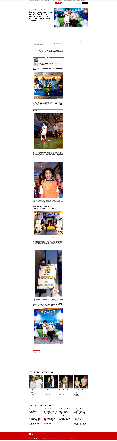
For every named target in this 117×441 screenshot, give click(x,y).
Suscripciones (44, 433)
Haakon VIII (51, 0)
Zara (56, 0)
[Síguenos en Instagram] (29, 438)
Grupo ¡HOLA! (51, 434)
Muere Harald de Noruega (36, 0)
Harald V (54, 0)
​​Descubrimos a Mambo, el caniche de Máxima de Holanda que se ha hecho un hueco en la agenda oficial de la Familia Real (50, 420)
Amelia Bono (59, 0)
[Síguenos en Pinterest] (38, 438)
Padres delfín (74, 0)
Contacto (50, 433)
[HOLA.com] (58, 3)
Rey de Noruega (47, 0)
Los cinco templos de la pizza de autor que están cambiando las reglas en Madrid (35, 410)
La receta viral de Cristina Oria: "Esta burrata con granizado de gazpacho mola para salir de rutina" (65, 420)
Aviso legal (43, 438)
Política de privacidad (62, 438)
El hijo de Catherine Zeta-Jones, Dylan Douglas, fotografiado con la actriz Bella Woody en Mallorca (66, 391)
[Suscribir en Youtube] (36, 438)
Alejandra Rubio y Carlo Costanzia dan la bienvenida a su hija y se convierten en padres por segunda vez (35, 391)
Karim (46, 153)
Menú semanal (78, 0)
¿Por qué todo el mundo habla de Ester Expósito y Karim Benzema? (46, 208)
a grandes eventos (58, 242)
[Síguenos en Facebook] (31, 438)
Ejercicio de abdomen (69, 0)
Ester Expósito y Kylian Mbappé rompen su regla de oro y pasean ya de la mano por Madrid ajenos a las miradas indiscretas (81, 392)
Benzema (51, 200)
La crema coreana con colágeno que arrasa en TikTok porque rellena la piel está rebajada (50, 64)
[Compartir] (62, 43)
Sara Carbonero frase (63, 0)
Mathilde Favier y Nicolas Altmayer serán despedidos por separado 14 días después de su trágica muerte (50, 391)
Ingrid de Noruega (42, 0)
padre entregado (52, 51)
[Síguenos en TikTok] (34, 438)
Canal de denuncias (73, 438)
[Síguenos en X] (33, 438)
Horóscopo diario (83, 0)
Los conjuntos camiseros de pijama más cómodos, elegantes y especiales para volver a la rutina (48, 59)
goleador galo (58, 103)
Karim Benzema (37, 352)
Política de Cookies (51, 438)
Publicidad (43, 434)
